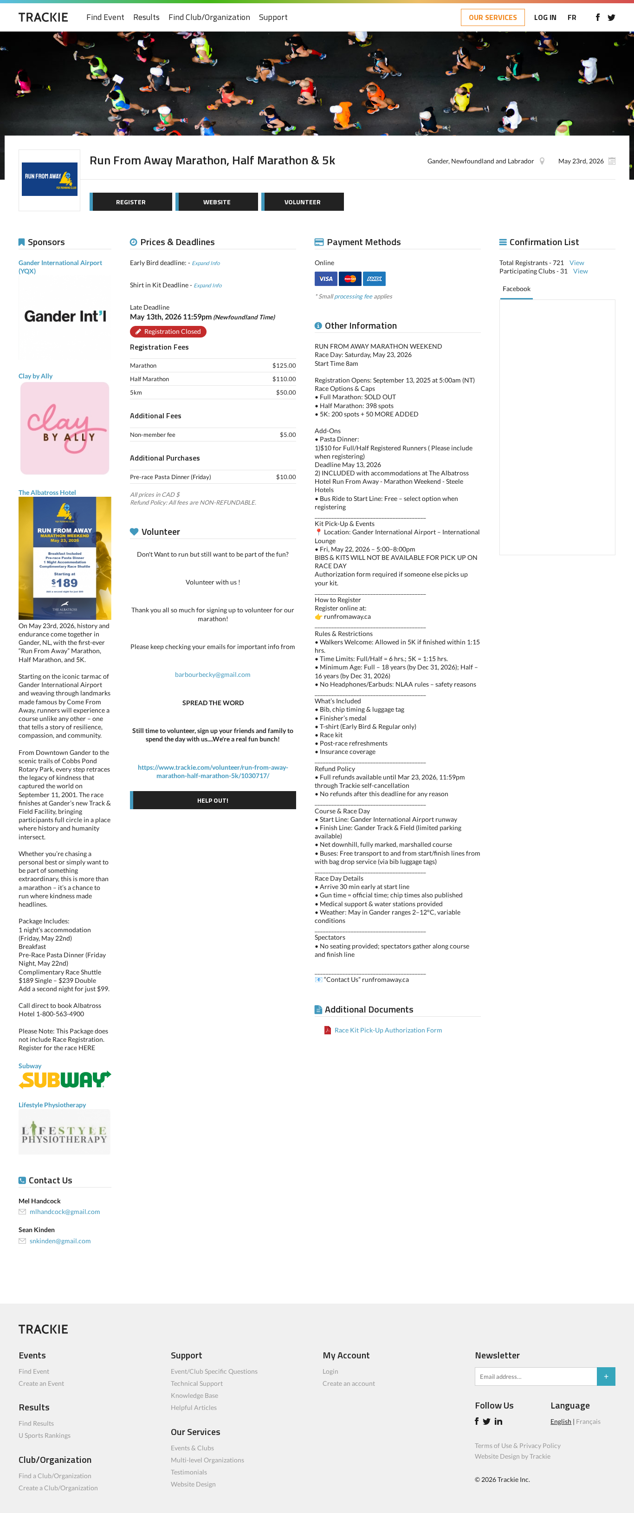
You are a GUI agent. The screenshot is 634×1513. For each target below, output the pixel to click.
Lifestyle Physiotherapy (52, 1105)
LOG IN (545, 17)
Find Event (105, 17)
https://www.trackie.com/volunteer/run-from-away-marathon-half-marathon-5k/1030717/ (213, 771)
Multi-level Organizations (207, 1460)
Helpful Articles (194, 1407)
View (576, 262)
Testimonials (189, 1472)
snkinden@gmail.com (60, 1241)
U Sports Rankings (45, 1435)
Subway (30, 1066)
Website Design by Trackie (512, 1456)
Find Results (36, 1423)
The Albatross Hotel (47, 492)
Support (273, 17)
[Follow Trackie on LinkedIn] (500, 1422)
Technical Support (197, 1383)
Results (146, 17)
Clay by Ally (35, 376)
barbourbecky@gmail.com (213, 674)
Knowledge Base (194, 1395)
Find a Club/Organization (55, 1476)
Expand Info (206, 263)
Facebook (516, 288)
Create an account (349, 1383)
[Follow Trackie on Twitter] (488, 1422)
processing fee (353, 296)
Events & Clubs (192, 1448)
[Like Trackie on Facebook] (478, 1422)
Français (588, 1421)
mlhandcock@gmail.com (65, 1211)
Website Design (193, 1484)
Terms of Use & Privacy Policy (518, 1445)
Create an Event (41, 1383)
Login (330, 1371)
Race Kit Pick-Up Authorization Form (388, 1030)
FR (572, 17)
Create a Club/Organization (58, 1488)
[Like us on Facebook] (598, 17)
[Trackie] (43, 1331)
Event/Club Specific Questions (214, 1371)
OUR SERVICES (493, 17)
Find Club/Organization (209, 17)
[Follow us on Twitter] (611, 17)
